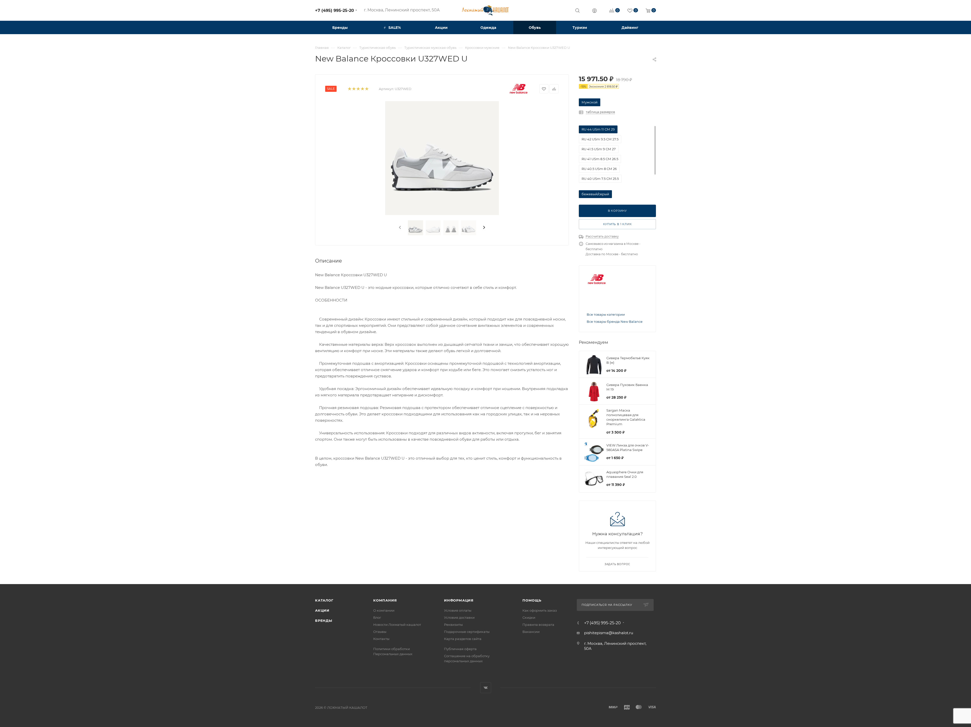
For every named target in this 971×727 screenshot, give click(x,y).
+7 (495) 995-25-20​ (334, 10)
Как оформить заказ (539, 610)
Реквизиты (453, 625)
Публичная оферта (460, 649)
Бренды (323, 620)
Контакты (381, 639)
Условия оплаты (457, 610)
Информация (459, 600)
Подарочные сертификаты (467, 632)
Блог (377, 617)
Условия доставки (459, 617)
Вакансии (531, 632)
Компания (385, 600)
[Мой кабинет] (594, 11)
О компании (383, 610)
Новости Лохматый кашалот (397, 625)
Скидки (528, 617)
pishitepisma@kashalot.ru (608, 632)
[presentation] (399, 228)
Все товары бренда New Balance (615, 321)
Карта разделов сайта (462, 639)
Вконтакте (485, 687)
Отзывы (379, 632)
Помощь (531, 600)
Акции (322, 610)
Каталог (324, 600)
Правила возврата (538, 625)
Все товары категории (606, 314)
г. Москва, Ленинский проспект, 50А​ (402, 10)
